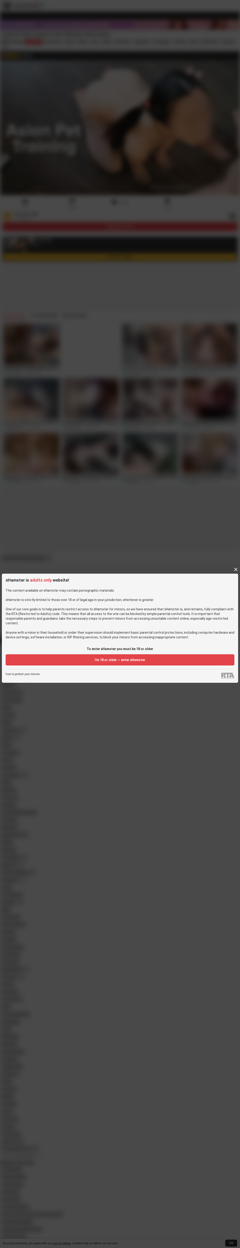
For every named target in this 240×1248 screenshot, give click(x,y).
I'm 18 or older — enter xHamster (120, 660)
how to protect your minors (23, 674)
